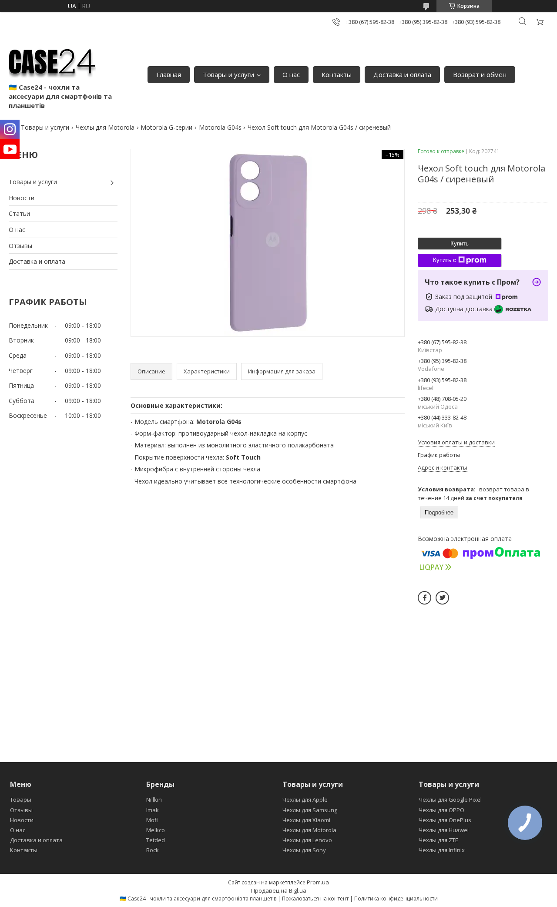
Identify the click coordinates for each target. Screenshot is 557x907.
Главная (168, 74)
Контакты (337, 74)
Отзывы (20, 246)
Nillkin (154, 799)
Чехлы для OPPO (441, 810)
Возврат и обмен (480, 74)
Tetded (155, 840)
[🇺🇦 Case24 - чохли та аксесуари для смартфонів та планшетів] (52, 61)
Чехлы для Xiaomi (306, 820)
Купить (459, 243)
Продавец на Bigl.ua (278, 890)
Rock (152, 850)
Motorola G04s (220, 127)
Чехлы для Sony (304, 850)
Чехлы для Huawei (444, 830)
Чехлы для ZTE (438, 840)
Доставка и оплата (402, 74)
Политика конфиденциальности (396, 898)
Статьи (19, 213)
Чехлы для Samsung (309, 810)
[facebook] (424, 598)
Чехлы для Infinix (442, 850)
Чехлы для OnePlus (445, 820)
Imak (152, 810)
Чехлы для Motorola (105, 127)
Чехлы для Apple (305, 799)
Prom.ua (318, 882)
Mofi (152, 820)
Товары (20, 799)
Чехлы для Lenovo (307, 840)
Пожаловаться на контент (315, 898)
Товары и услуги (228, 74)
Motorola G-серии (166, 127)
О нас (291, 74)
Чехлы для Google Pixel (450, 799)
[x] (442, 598)
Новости (21, 198)
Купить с (444, 260)
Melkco (155, 830)
